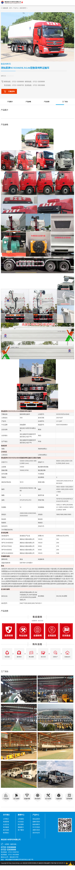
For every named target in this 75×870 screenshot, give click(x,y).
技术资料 (21, 824)
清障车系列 (36, 830)
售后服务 (6, 827)
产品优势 (46, 101)
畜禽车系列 (36, 822)
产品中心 (15, 8)
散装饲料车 (23, 8)
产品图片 (10, 101)
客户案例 (21, 830)
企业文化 (6, 824)
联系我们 (6, 833)
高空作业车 (36, 833)
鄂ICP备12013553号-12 (58, 863)
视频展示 (21, 827)
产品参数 (28, 101)
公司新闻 (21, 819)
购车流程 (6, 830)
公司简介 (6, 819)
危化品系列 (36, 819)
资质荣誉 (6, 822)
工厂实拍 (65, 101)
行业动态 (21, 822)
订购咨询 (11, 91)
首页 (10, 8)
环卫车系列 (36, 827)
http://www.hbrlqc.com (16, 863)
